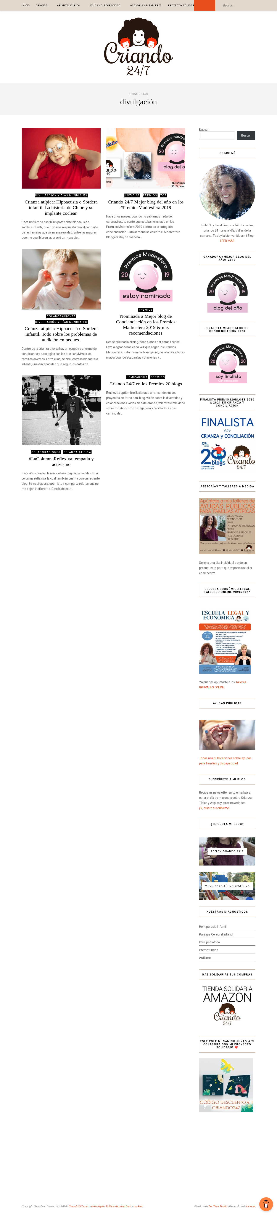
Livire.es (250, 1206)
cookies (138, 1206)
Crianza (41, 5)
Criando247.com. (79, 1206)
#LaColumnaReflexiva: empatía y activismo (61, 461)
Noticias (132, 195)
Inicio (26, 5)
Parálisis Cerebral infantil (216, 934)
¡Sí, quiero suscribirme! (214, 808)
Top (163, 195)
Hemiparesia (137, 377)
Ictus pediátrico (209, 942)
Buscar (204, 129)
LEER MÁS (227, 241)
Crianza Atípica (68, 5)
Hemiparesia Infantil (213, 926)
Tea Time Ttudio (217, 1206)
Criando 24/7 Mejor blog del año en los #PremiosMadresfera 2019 (146, 204)
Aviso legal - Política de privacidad (111, 1206)
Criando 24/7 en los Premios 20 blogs (146, 383)
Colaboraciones (61, 316)
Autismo (205, 957)
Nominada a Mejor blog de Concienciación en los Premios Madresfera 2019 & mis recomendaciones (146, 324)
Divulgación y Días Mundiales (61, 195)
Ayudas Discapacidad (105, 5)
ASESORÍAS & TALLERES (146, 5)
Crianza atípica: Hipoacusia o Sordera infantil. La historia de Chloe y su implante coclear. (61, 207)
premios (150, 195)
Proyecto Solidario (182, 5)
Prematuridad (208, 950)
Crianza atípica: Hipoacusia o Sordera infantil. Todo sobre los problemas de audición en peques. (61, 334)
